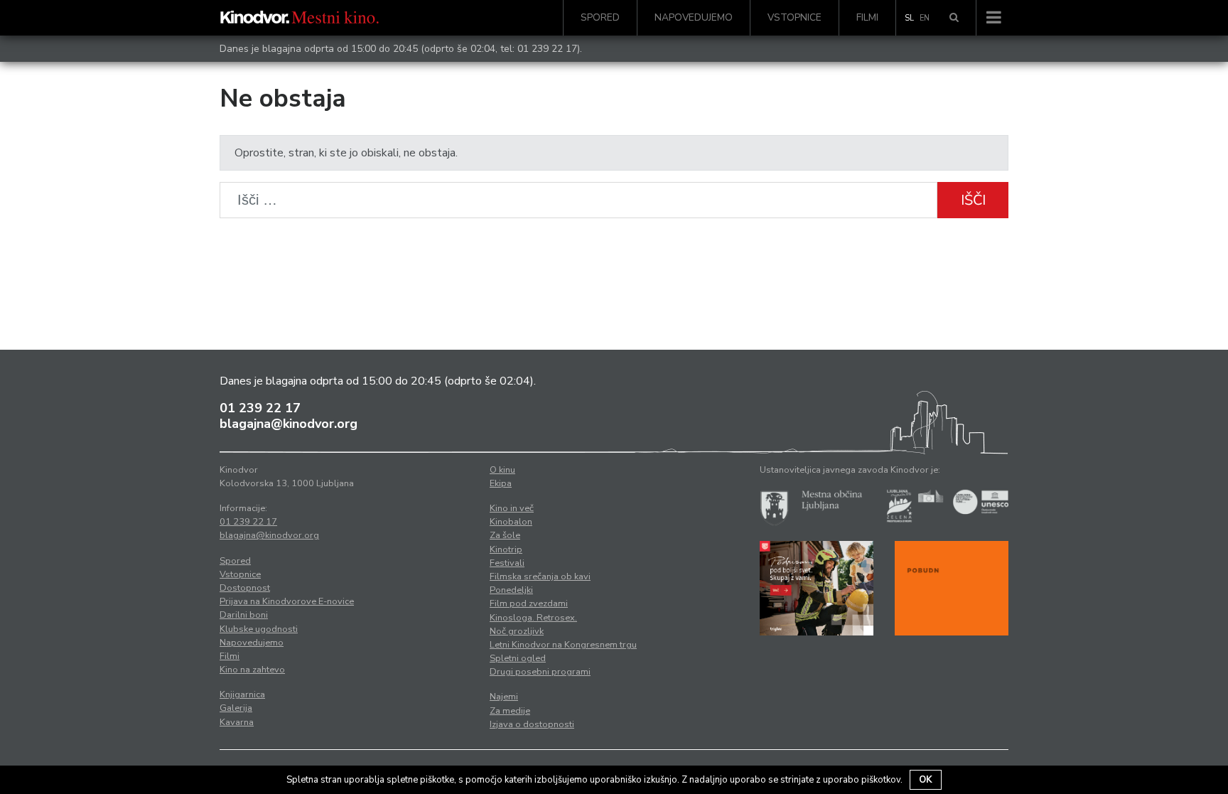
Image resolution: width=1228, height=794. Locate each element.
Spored (600, 17)
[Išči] (954, 18)
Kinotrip (506, 549)
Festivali (507, 563)
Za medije (510, 710)
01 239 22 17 (547, 48)
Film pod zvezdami (529, 603)
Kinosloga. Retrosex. (533, 617)
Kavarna (237, 722)
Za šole (505, 535)
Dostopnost (245, 587)
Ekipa (501, 483)
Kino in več (512, 508)
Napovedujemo (694, 17)
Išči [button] (973, 200)
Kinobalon (511, 521)
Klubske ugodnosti (259, 629)
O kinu (502, 469)
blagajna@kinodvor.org (288, 423)
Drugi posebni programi (540, 671)
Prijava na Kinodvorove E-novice (287, 601)
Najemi (504, 696)
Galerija (236, 708)
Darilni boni (244, 614)
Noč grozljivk (517, 631)
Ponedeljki (511, 590)
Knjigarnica (242, 694)
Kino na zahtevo (252, 669)
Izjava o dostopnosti (532, 724)
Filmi (867, 17)
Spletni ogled (518, 658)
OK (925, 779)
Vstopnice (795, 17)
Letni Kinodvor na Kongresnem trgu (563, 644)
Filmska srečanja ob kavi (540, 576)
